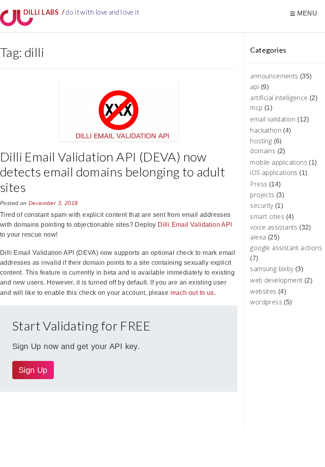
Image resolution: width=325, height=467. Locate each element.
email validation (272, 119)
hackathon (265, 130)
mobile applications (278, 162)
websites (263, 291)
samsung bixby (271, 268)
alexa (258, 237)
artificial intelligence (279, 97)
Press (258, 184)
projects (262, 194)
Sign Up (33, 370)
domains (262, 150)
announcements (274, 76)
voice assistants (273, 227)
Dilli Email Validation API (195, 224)
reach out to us (192, 292)
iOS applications (273, 172)
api (254, 86)
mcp (256, 107)
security (261, 205)
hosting (261, 141)
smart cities (267, 216)
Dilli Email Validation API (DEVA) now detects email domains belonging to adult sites (112, 172)
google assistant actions (286, 247)
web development (276, 280)
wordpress (266, 302)
